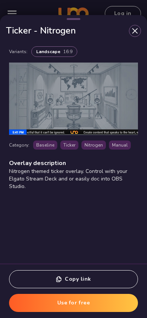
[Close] (135, 31)
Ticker (69, 145)
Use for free (73, 302)
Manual (120, 145)
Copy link (78, 279)
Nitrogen (93, 145)
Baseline (45, 145)
